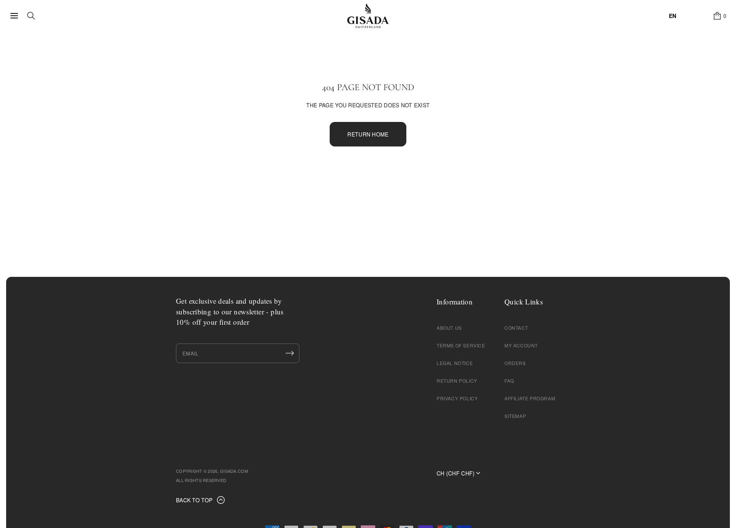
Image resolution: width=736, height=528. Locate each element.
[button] (719, 15)
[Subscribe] (289, 353)
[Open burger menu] (14, 15)
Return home (367, 134)
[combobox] (672, 15)
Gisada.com (234, 471)
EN (672, 16)
